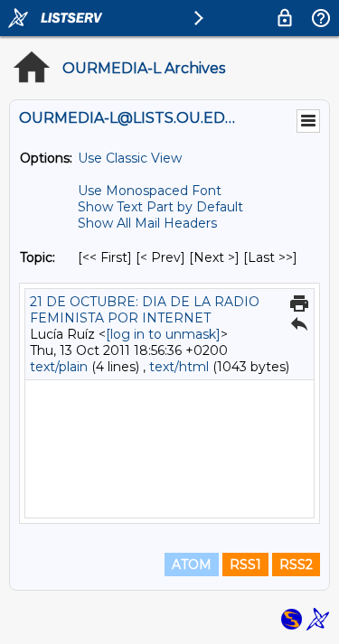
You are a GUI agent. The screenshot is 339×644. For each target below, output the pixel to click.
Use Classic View (130, 158)
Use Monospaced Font (149, 190)
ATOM (192, 564)
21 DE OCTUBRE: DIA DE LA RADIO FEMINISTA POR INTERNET (144, 310)
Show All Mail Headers (147, 223)
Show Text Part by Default (160, 207)
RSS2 (296, 564)
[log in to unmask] (163, 334)
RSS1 (245, 564)
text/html (179, 367)
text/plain (59, 367)
